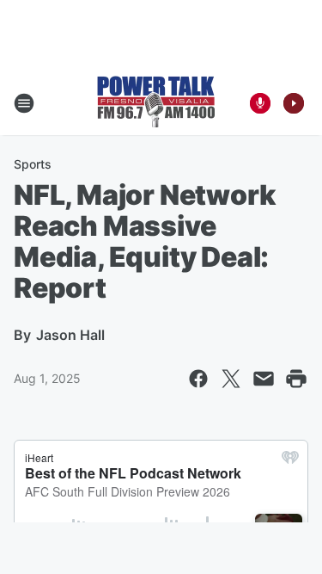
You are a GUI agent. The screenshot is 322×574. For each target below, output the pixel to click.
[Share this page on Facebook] (198, 379)
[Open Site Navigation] (24, 103)
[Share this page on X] (231, 379)
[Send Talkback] (260, 103)
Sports (33, 164)
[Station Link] (156, 103)
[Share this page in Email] (264, 379)
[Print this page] (296, 379)
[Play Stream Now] (293, 103)
